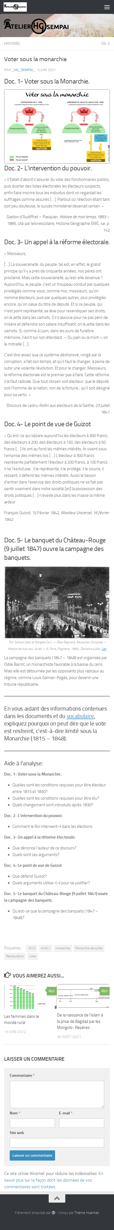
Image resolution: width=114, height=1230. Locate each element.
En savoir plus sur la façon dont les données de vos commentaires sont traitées (53, 1180)
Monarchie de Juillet (88, 948)
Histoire (12, 43)
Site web (17, 1132)
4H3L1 (45, 948)
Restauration (15, 956)
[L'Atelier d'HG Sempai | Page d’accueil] (19, 7)
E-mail (65, 1113)
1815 (31, 948)
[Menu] (107, 7)
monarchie (63, 948)
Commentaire (22, 1075)
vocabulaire (80, 716)
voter (32, 956)
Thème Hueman (86, 1213)
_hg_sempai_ (23, 70)
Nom (15, 1113)
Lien (104, 649)
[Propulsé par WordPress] (53, 1213)
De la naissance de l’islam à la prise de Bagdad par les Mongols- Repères (80, 1021)
